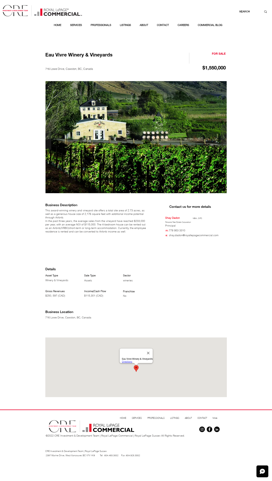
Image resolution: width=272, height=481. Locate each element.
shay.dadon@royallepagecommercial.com (194, 235)
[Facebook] (209, 429)
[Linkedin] (217, 429)
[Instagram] (202, 429)
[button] (136, 137)
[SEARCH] (265, 11)
